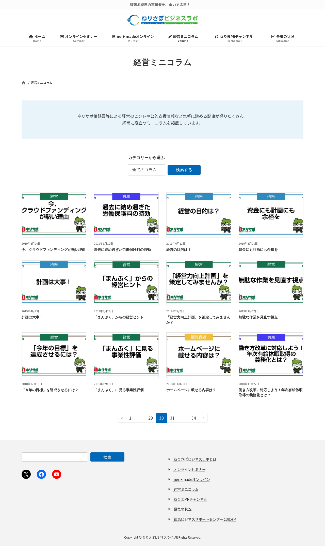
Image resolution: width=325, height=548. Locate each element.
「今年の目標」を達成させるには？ (50, 390)
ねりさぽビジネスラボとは (195, 459)
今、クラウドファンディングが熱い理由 (54, 249)
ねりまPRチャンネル (190, 499)
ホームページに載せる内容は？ (191, 390)
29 (150, 418)
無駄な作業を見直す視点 (258, 317)
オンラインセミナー (190, 469)
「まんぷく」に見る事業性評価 (119, 390)
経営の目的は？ (178, 249)
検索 (107, 457)
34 (193, 418)
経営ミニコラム (186, 489)
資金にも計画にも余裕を (258, 249)
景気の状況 (182, 509)
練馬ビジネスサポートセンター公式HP (205, 519)
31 (172, 418)
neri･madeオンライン (192, 479)
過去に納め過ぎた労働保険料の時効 (122, 249)
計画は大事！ (32, 317)
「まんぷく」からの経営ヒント (119, 317)
